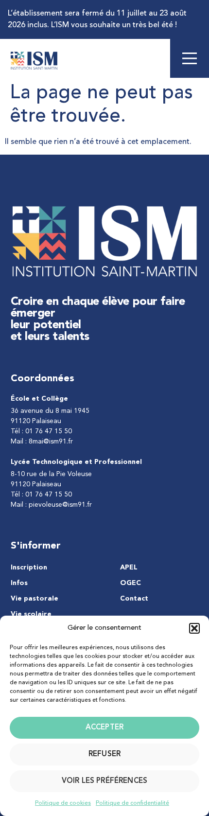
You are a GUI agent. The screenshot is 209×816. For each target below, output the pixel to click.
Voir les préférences (104, 781)
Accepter (104, 727)
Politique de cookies (63, 803)
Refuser (104, 754)
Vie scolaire (31, 614)
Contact (134, 598)
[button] (194, 628)
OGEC (130, 583)
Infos (19, 583)
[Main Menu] (189, 58)
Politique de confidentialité (132, 803)
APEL (129, 567)
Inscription (29, 567)
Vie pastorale (34, 598)
